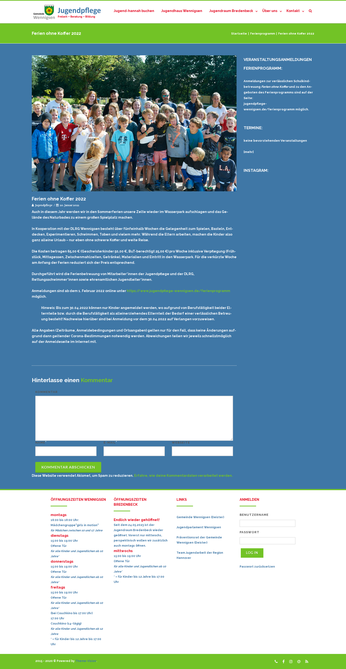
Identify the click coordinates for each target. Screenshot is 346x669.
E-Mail (110, 442)
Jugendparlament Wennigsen (199, 527)
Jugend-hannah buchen (134, 11)
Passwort (249, 532)
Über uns (269, 11)
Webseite (181, 442)
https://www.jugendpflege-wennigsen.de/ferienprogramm (178, 291)
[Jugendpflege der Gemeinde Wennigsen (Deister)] (68, 12)
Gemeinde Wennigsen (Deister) (200, 517)
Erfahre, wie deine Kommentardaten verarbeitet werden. (183, 475)
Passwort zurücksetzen (257, 566)
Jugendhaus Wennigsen (181, 11)
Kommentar (46, 391)
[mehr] (249, 152)
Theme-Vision (85, 661)
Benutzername (254, 515)
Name (40, 442)
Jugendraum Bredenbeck (231, 11)
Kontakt (293, 11)
